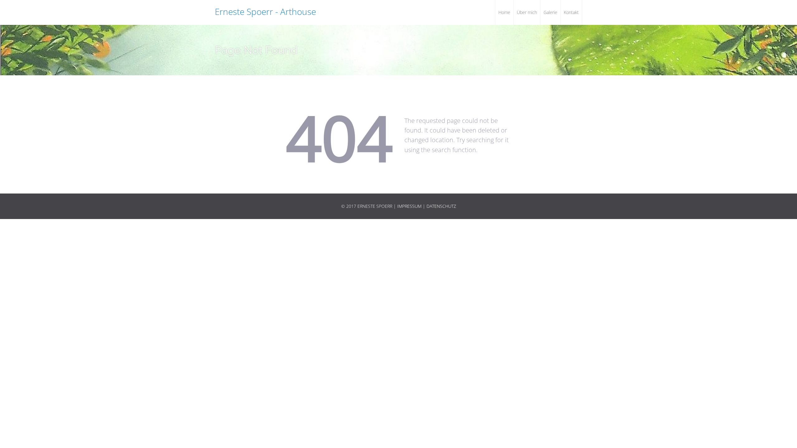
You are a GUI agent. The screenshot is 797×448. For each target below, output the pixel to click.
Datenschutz (441, 206)
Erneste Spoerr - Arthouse (265, 11)
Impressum (409, 206)
